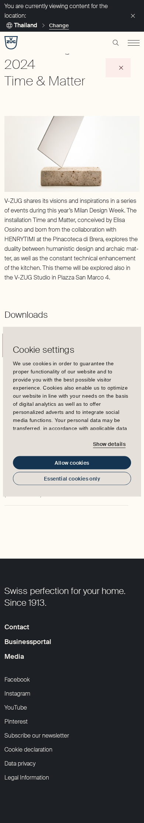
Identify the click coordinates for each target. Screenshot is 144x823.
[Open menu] (134, 42)
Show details (109, 444)
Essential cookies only (72, 478)
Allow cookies (72, 462)
